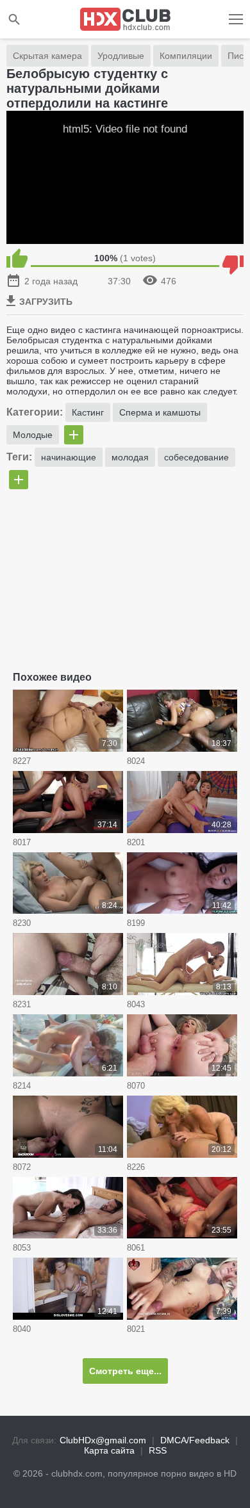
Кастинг (88, 412)
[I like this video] (17, 258)
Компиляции (186, 56)
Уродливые (120, 56)
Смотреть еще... (125, 1371)
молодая (130, 457)
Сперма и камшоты (160, 412)
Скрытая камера (47, 56)
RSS (158, 1450)
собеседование (196, 457)
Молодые (33, 435)
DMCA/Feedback (194, 1440)
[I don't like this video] (233, 258)
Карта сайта (109, 1450)
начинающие (68, 457)
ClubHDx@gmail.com (103, 1440)
